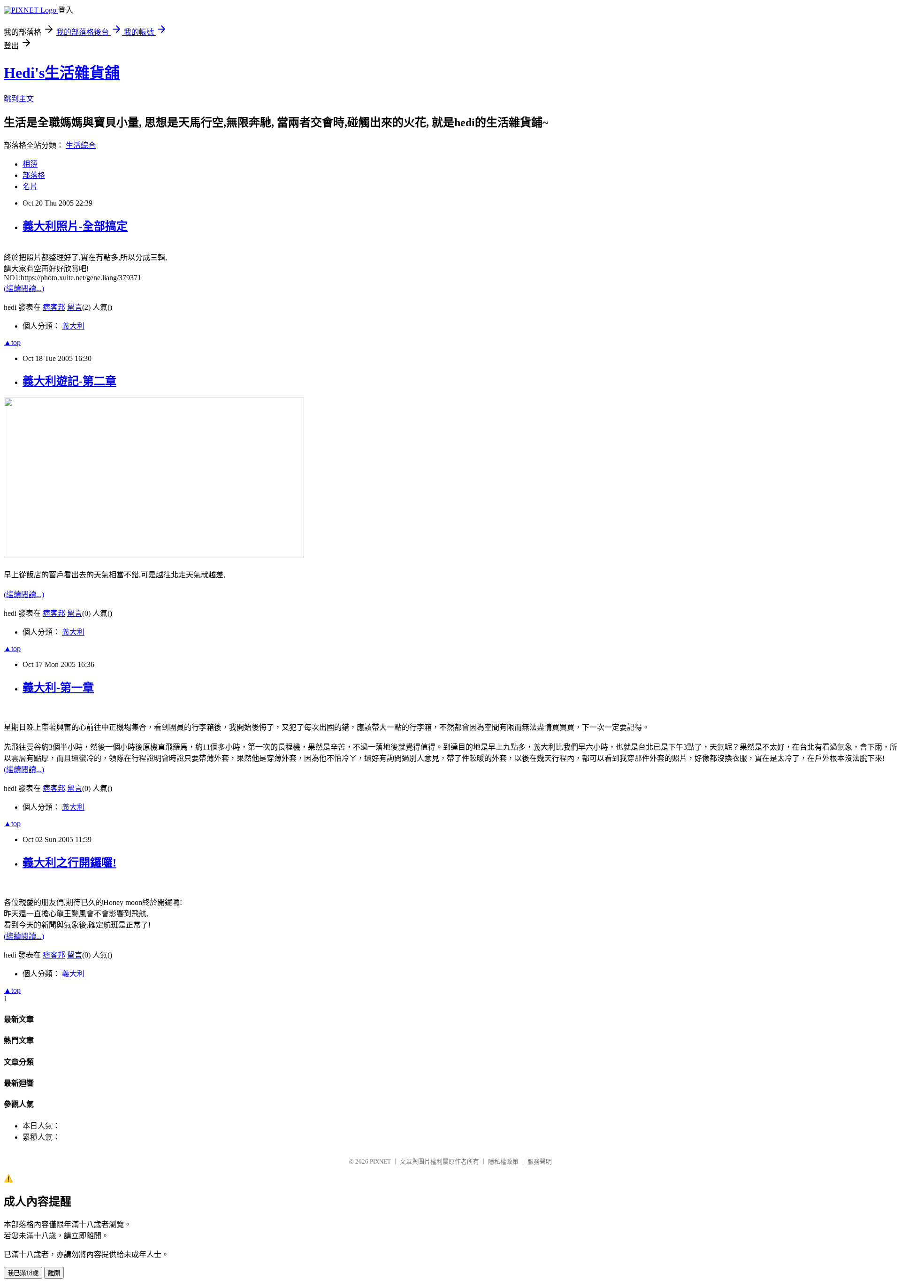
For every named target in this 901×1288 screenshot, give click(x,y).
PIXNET (380, 1161)
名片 (30, 187)
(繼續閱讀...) (24, 288)
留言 (74, 307)
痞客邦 (54, 307)
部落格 (34, 175)
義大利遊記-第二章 (69, 381)
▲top (12, 342)
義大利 (73, 326)
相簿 (30, 164)
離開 (54, 1273)
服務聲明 (539, 1161)
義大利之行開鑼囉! (69, 863)
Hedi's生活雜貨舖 (62, 72)
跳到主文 (19, 99)
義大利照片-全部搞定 (75, 226)
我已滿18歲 (23, 1273)
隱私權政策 (503, 1161)
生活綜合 (81, 145)
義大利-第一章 (58, 688)
